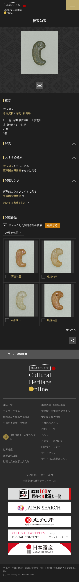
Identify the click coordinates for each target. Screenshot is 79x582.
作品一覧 (8, 405)
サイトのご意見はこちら (54, 458)
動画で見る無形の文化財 (16, 461)
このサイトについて (52, 441)
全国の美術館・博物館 (15, 423)
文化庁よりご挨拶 (50, 417)
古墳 (18, 113)
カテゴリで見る (11, 411)
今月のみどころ (49, 423)
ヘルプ (45, 434)
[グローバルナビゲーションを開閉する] (72, 5)
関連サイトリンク (50, 446)
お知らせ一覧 (48, 429)
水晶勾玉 (16, 320)
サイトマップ (48, 452)
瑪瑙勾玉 (16, 276)
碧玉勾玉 (8, 166)
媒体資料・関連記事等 (53, 405)
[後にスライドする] (71, 330)
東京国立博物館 (12, 170)
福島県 (27, 113)
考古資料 (8, 113)
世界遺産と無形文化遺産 (16, 417)
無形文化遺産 (10, 455)
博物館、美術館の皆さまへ (55, 411)
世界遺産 (8, 449)
